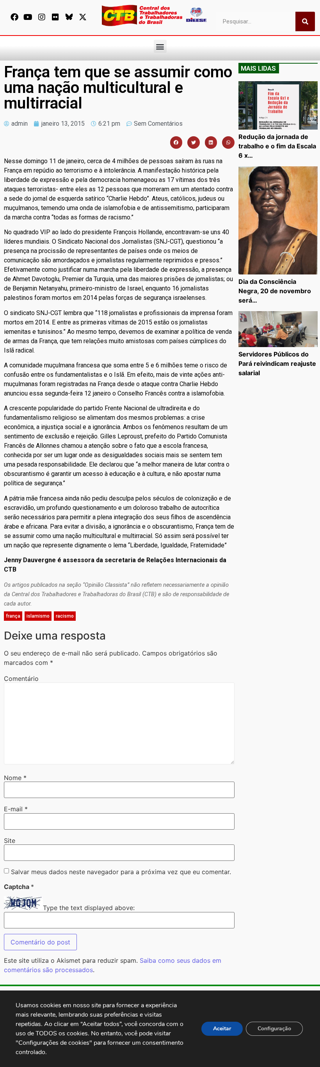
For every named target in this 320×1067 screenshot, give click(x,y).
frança (13, 616)
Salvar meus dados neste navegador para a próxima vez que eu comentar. (121, 872)
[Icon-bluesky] (69, 17)
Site (9, 840)
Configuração (274, 1028)
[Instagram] (42, 17)
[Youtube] (28, 17)
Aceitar (222, 1028)
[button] (160, 46)
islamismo (38, 616)
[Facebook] (14, 17)
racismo (65, 616)
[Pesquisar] (305, 21)
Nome (15, 778)
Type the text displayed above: (89, 908)
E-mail (16, 809)
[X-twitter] (82, 17)
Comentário (21, 678)
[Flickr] (55, 17)
